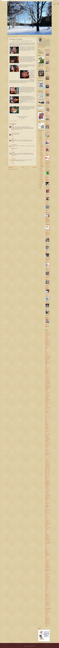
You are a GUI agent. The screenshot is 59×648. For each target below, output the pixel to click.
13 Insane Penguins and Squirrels (47, 318)
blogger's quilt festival (47, 359)
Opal (12, 152)
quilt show (46, 538)
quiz (45, 544)
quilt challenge (47, 536)
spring (46, 585)
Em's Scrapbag (47, 237)
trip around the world (48, 608)
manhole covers (47, 489)
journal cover (47, 460)
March (41, 180)
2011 (40, 141)
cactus (46, 366)
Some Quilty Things (41, 163)
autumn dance (47, 344)
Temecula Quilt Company (47, 132)
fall (45, 414)
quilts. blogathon (47, 543)
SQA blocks (46, 586)
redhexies (46, 551)
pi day (46, 517)
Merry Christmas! (41, 152)
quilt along (46, 533)
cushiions (46, 397)
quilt (45, 532)
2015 (40, 136)
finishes (46, 420)
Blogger (34, 646)
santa (46, 558)
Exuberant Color (47, 51)
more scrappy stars (47, 495)
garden (46, 430)
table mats (46, 595)
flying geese (46, 424)
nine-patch (46, 502)
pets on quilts (47, 512)
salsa (46, 557)
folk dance (46, 426)
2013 (40, 138)
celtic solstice (47, 376)
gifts (45, 432)
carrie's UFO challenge (46, 371)
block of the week (47, 357)
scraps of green (47, 573)
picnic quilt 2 (47, 518)
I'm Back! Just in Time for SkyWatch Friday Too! (42, 166)
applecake (46, 338)
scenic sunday (47, 559)
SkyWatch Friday (41, 159)
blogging (46, 360)
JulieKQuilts (47, 147)
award (46, 345)
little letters (46, 486)
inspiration (46, 454)
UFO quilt (46, 614)
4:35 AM (12, 149)
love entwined (47, 488)
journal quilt (46, 461)
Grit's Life (46, 140)
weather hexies (47, 617)
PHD (45, 513)
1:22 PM (12, 136)
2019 (40, 132)
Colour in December (41, 161)
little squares (47, 487)
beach (46, 351)
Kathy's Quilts (47, 99)
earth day (46, 404)
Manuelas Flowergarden (47, 116)
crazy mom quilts (47, 262)
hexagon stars (47, 446)
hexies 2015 (46, 449)
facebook (46, 412)
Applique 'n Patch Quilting (47, 124)
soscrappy (46, 107)
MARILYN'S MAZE (47, 288)
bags (45, 349)
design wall (46, 398)
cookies (46, 390)
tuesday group (47, 609)
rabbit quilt (46, 545)
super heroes (47, 594)
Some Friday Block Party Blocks (42, 150)
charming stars (47, 381)
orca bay (46, 507)
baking (46, 350)
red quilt (46, 550)
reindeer (46, 552)
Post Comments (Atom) (15, 169)
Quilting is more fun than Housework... (47, 91)
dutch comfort (47, 162)
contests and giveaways (47, 389)
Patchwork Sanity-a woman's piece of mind (47, 180)
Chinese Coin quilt (47, 383)
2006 (40, 187)
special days (47, 582)
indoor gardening (47, 453)
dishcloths (46, 401)
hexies (46, 448)
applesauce (46, 339)
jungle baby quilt (47, 462)
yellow (46, 624)
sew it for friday (47, 576)
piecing (46, 519)
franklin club (46, 427)
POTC (46, 530)
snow (46, 581)
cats (45, 375)
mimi (45, 493)
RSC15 (46, 556)
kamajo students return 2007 (47, 477)
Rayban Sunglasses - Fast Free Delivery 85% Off (47, 234)
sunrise (46, 592)
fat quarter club (47, 417)
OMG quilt (46, 504)
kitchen (46, 478)
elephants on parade (48, 407)
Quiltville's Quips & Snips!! (47, 59)
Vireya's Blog (47, 75)
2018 (40, 133)
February (41, 181)
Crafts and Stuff (17, 4)
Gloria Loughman (47, 433)
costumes (46, 391)
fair (45, 413)
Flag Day (49, 157)
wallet (46, 616)
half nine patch (47, 439)
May (40, 177)
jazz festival (46, 459)
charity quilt (46, 380)
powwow (46, 531)
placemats (46, 524)
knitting (46, 479)
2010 (40, 142)
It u (45, 455)
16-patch (46, 331)
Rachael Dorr (47, 309)
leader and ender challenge (47, 483)
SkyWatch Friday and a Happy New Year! (42, 147)
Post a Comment (12, 163)
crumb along (46, 396)
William (46, 622)
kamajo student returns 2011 (47, 465)
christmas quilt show (48, 386)
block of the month (47, 356)
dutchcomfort (13, 144)
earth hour (46, 405)
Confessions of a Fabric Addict (47, 170)
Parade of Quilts (47, 510)
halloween (46, 440)
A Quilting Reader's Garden (47, 68)
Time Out (49, 247)
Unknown (12, 158)
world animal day (47, 623)
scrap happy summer (46, 562)
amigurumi (46, 337)
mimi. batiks (46, 494)
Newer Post (10, 167)
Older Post (34, 167)
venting (46, 615)
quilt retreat (46, 537)
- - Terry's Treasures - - (47, 204)
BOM (46, 365)
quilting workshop (47, 539)
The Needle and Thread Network (47, 224)
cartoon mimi (47, 373)
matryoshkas (47, 492)
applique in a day (47, 342)
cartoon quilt (46, 374)
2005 (40, 188)
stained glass (47, 587)
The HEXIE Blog (47, 188)
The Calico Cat (47, 232)
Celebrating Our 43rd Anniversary (42, 155)
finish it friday (47, 419)
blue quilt (46, 364)
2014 (40, 137)
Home (22, 167)
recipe (46, 549)
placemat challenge (47, 523)
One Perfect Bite (47, 270)
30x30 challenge (47, 332)
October (41, 170)
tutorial (46, 610)
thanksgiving (47, 602)
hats (45, 442)
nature (46, 501)
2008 (40, 184)
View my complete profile (41, 47)
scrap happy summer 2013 (47, 564)
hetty (44, 38)
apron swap (46, 343)
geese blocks (47, 431)
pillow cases (46, 520)
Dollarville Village (47, 167)
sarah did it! (47, 196)
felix (45, 418)
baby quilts (46, 348)
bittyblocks (46, 355)
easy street (46, 406)
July (40, 175)
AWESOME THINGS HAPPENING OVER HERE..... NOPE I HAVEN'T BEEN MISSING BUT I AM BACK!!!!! (47, 217)
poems (46, 526)
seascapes (46, 574)
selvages (46, 575)
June (40, 176)
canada (46, 367)
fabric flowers (47, 411)
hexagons (46, 447)
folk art (46, 425)
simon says (46, 579)
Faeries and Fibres (47, 279)
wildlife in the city (47, 621)
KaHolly (46, 245)
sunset (46, 593)
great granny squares (46, 436)
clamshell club (47, 387)
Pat (11, 125)
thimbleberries (47, 603)
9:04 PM (12, 130)
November (41, 168)
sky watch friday (47, 580)
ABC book (46, 336)
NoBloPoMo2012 (47, 503)
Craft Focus (47, 296)
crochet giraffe (47, 395)
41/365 (49, 298)
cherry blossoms (47, 382)
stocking (46, 588)
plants (46, 525)
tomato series (47, 604)
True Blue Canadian (46, 155)
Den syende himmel (47, 83)
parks (46, 511)
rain (45, 546)
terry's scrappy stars (48, 601)
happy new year (47, 441)
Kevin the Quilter (46, 252)
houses (46, 452)
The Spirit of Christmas (41, 157)
